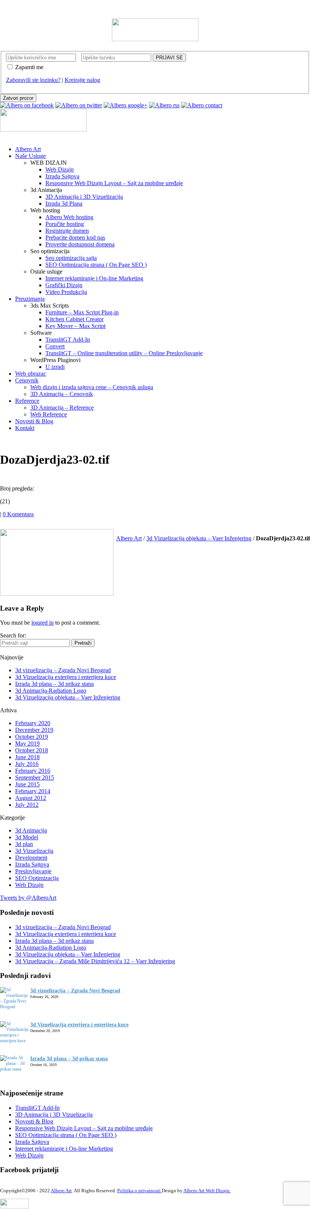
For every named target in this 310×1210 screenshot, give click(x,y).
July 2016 (27, 764)
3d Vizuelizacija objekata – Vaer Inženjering (198, 538)
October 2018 (31, 750)
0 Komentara (18, 514)
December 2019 (34, 730)
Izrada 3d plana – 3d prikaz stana (54, 684)
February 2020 (32, 723)
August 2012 (30, 798)
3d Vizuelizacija (34, 851)
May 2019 (27, 743)
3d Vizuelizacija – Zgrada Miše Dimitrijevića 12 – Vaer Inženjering (95, 961)
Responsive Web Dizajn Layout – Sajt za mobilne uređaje (84, 1128)
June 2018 (27, 757)
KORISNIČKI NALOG (29, 7)
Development (31, 857)
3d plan (24, 844)
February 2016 (32, 770)
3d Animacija (31, 830)
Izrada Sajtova (32, 864)
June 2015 (27, 784)
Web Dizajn (29, 885)
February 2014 (32, 791)
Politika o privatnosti (139, 1190)
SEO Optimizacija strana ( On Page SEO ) (65, 1135)
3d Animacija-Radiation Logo (50, 690)
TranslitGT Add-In (37, 1108)
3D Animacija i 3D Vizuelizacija (54, 1114)
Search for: (13, 635)
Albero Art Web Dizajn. (207, 1190)
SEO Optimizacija (37, 878)
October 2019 (31, 736)
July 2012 (27, 805)
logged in (42, 622)
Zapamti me (29, 67)
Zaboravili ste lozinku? (33, 80)
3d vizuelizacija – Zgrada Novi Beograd (63, 670)
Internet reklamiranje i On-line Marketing (64, 1148)
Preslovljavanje (33, 871)
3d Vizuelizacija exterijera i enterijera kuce (65, 677)
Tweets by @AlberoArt (28, 897)
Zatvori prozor (18, 98)
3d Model (26, 837)
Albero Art (129, 538)
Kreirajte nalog (82, 80)
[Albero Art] (155, 39)
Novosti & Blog (34, 1121)
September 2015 (34, 777)
